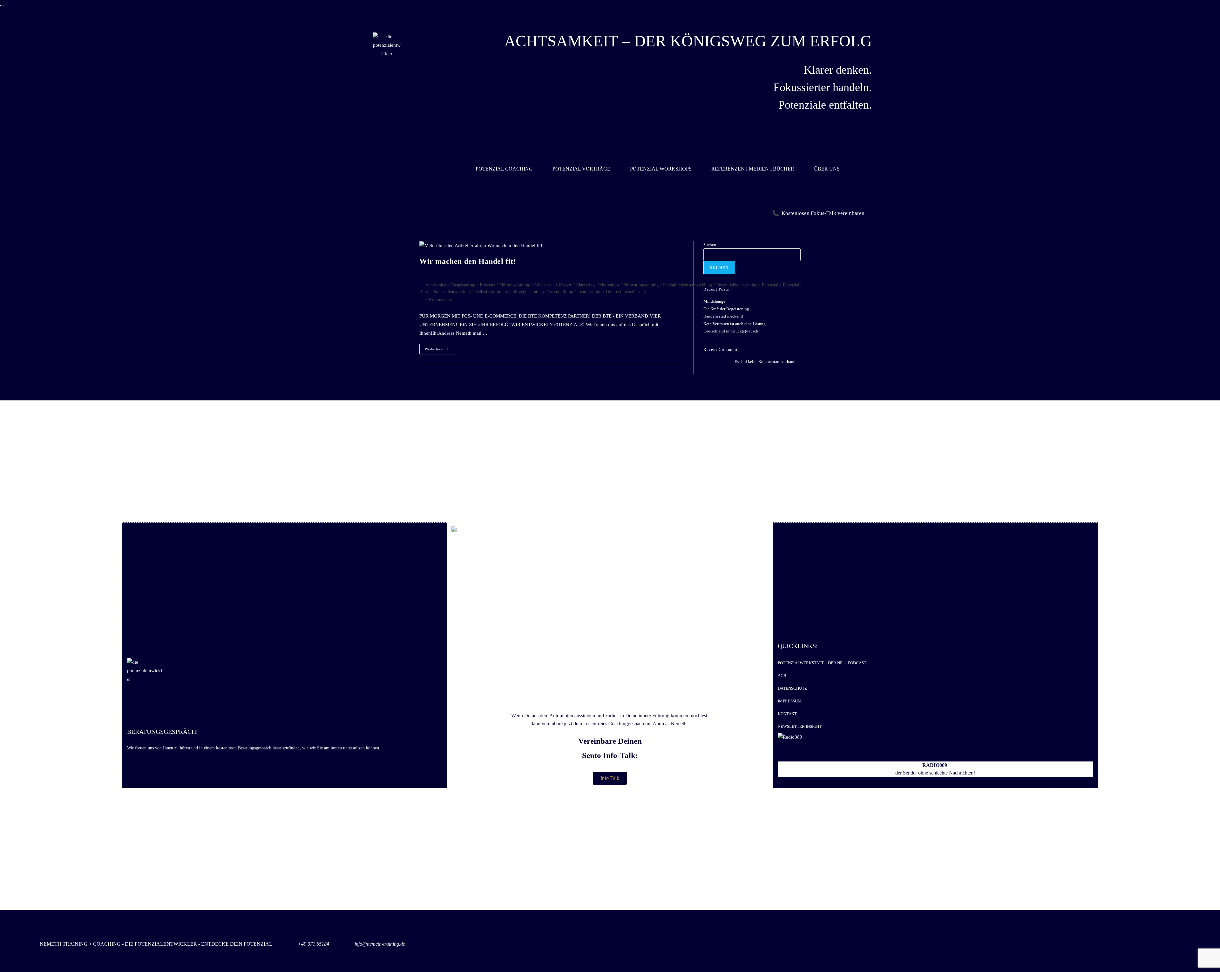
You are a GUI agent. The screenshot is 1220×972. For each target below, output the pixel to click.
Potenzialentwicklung (451, 291)
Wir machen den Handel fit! (467, 261)
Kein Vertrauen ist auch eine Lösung (734, 323)
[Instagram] (1171, 946)
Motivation (609, 285)
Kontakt (787, 713)
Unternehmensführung (626, 291)
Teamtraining (589, 291)
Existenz (487, 285)
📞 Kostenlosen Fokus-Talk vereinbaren (818, 213)
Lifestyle (564, 285)
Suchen (709, 244)
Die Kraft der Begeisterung (726, 308)
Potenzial (770, 285)
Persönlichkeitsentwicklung (687, 285)
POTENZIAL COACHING (504, 168)
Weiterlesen (439, 347)
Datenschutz (792, 688)
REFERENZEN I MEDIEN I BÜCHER (752, 168)
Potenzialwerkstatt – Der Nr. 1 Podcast (822, 662)
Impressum (790, 701)
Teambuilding (560, 291)
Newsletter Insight (800, 726)
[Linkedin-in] (1112, 946)
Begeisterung (463, 285)
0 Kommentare (438, 300)
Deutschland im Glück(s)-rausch (730, 331)
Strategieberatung (528, 291)
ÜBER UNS (827, 168)
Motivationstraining (641, 285)
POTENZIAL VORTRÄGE (581, 168)
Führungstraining (514, 285)
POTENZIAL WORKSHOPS (661, 168)
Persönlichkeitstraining (736, 285)
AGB (782, 675)
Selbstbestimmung (491, 291)
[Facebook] (1141, 946)
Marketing (585, 285)
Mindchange (714, 301)
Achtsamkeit (436, 285)
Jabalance (543, 285)
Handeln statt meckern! (723, 316)
